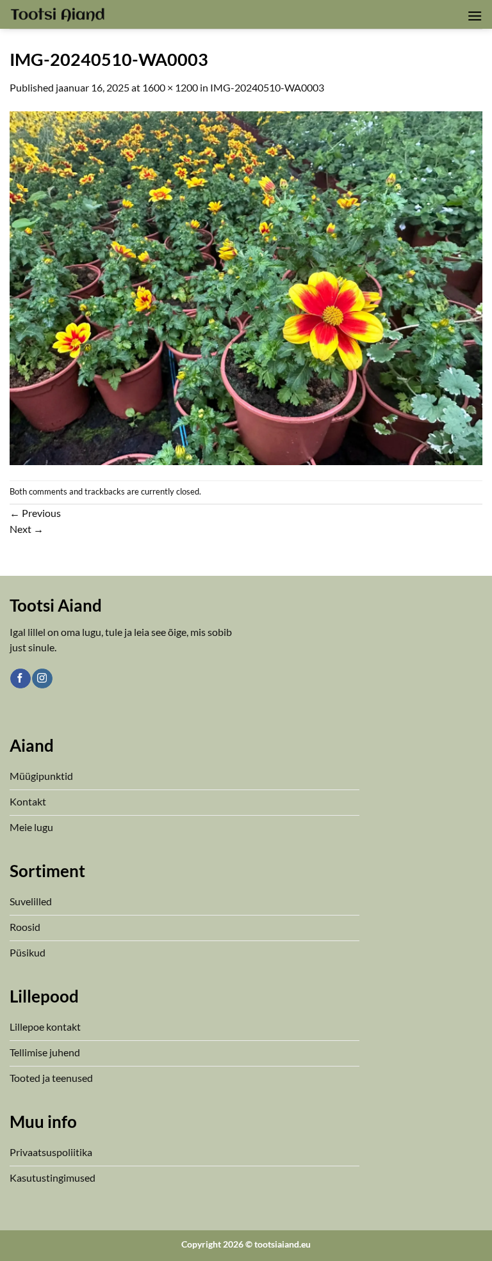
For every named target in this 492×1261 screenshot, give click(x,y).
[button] (474, 15)
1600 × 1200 (170, 87)
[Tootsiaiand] (58, 14)
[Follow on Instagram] (42, 679)
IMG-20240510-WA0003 (267, 87)
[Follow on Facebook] (20, 679)
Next (27, 529)
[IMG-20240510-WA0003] (246, 286)
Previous (35, 513)
